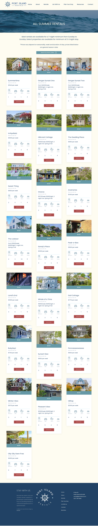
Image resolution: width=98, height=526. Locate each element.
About (62, 495)
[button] (46, 4)
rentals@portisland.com (80, 496)
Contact (63, 507)
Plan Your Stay (64, 501)
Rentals (63, 498)
